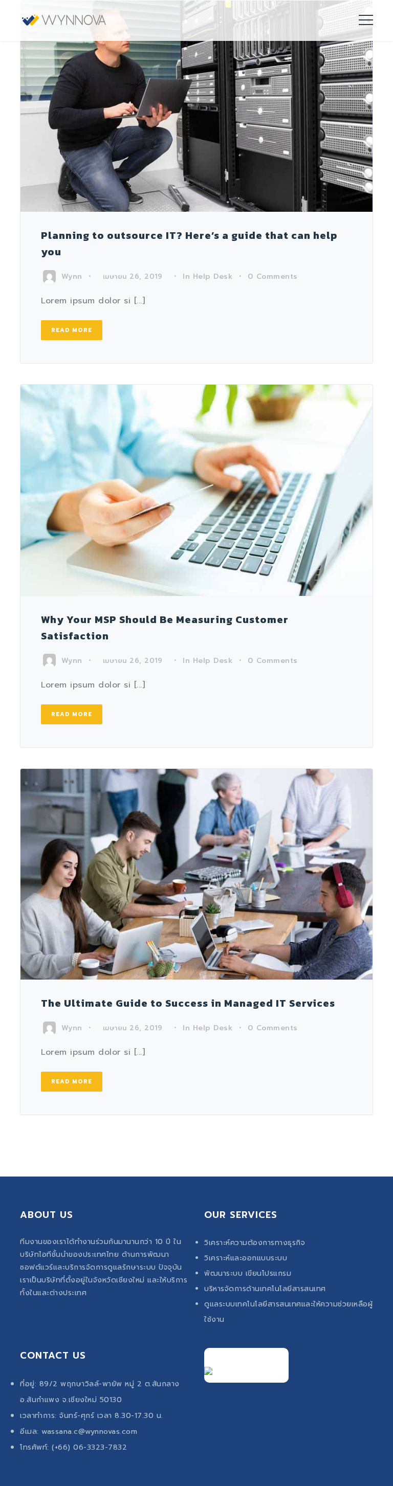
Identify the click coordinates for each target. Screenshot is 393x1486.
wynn (71, 276)
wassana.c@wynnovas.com (89, 1431)
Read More (71, 330)
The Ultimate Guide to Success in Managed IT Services (188, 1003)
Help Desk (213, 276)
